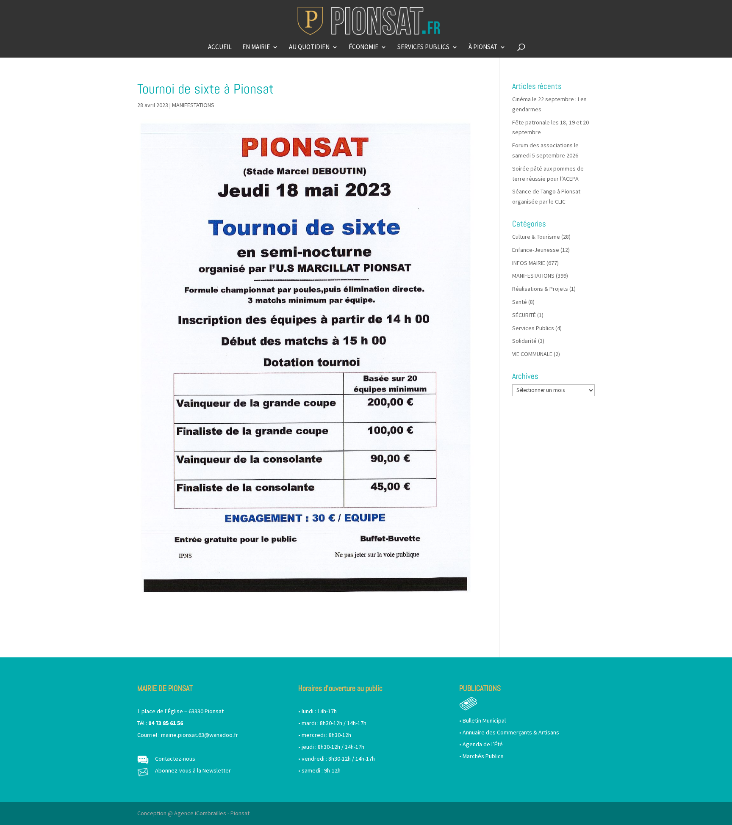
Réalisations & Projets (540, 288)
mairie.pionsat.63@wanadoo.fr (199, 735)
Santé (519, 302)
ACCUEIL (220, 47)
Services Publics (533, 328)
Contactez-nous (175, 758)
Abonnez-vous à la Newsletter (193, 770)
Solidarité (524, 341)
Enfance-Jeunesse (535, 250)
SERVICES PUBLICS (423, 47)
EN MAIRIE (256, 47)
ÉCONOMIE (363, 47)
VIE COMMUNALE (532, 354)
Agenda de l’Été (483, 744)
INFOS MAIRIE (528, 263)
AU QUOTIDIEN (309, 47)
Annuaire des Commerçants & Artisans (511, 732)
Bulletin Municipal (484, 720)
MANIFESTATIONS (193, 105)
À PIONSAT (483, 47)
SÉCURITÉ (524, 315)
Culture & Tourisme (536, 236)
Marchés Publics (483, 756)
